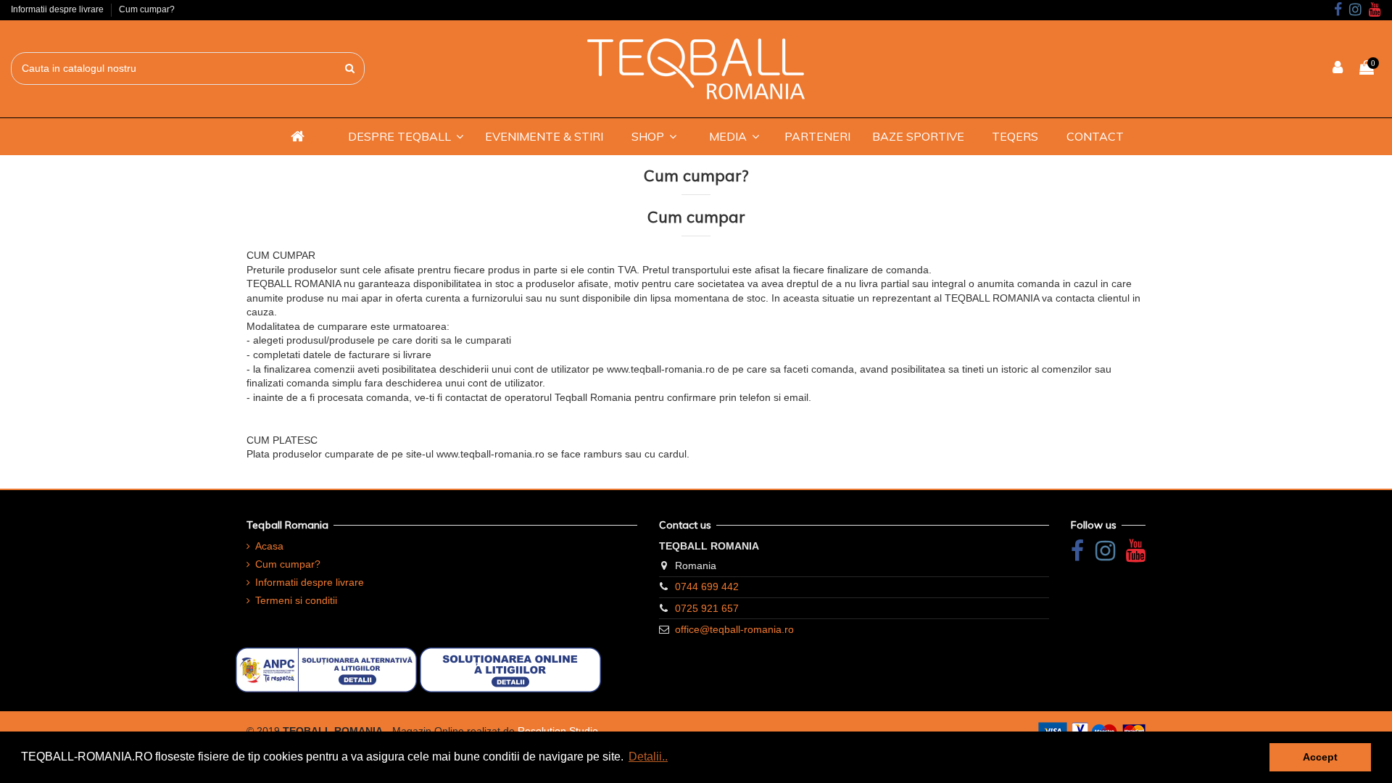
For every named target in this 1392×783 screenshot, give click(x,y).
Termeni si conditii (296, 600)
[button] (405, 136)
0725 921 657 (707, 608)
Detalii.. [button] (648, 756)
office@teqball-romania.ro (734, 629)
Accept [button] (1320, 757)
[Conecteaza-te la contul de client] (1338, 68)
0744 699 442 (707, 586)
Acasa (269, 546)
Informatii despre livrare (58, 9)
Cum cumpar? (147, 9)
